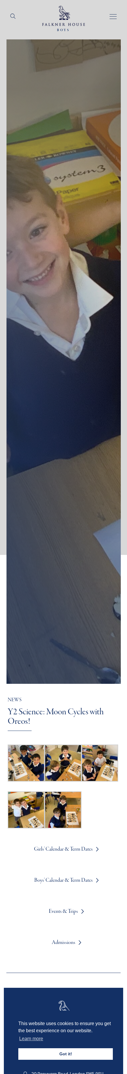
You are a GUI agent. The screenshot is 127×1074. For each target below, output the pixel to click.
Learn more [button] (31, 1038)
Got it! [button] (65, 1053)
